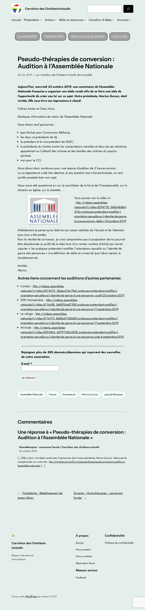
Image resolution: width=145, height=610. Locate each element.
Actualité (87, 75)
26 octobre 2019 (28, 451)
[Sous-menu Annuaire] (130, 20)
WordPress (31, 596)
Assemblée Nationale (31, 394)
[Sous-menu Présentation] (41, 20)
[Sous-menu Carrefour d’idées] (113, 20)
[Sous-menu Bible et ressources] (85, 20)
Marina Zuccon (90, 394)
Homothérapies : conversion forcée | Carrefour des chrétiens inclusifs (59, 447)
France (52, 394)
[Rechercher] (128, 9)
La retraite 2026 (27, 36)
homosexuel (69, 394)
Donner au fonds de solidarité (87, 36)
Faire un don (120, 36)
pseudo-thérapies (114, 394)
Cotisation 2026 (54, 36)
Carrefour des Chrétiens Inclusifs (47, 8)
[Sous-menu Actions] (55, 20)
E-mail (26, 363)
